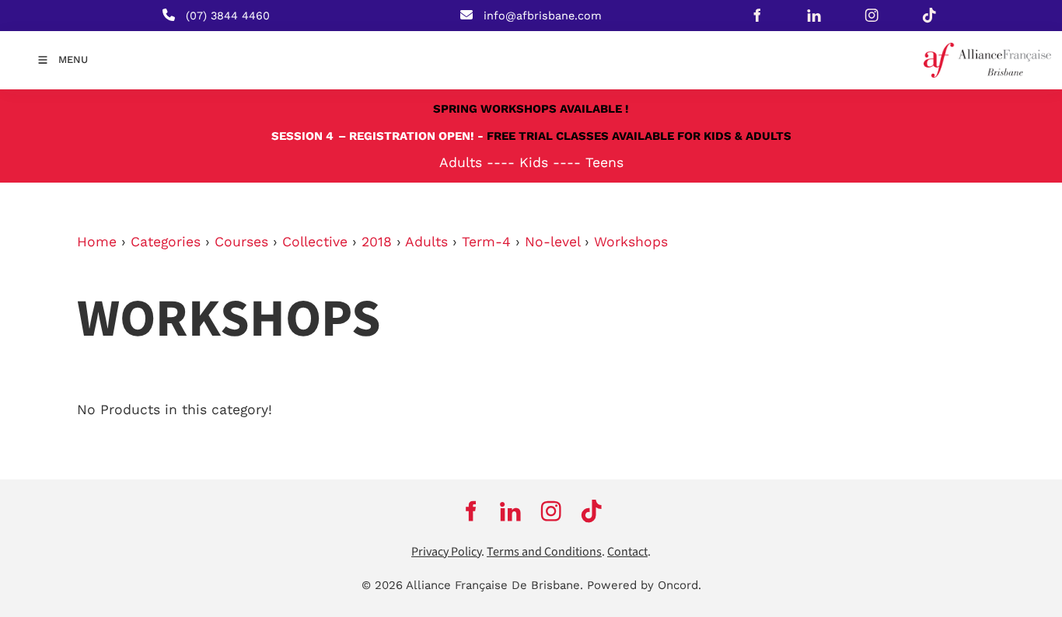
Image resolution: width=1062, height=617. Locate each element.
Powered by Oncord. (644, 585)
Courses (241, 241)
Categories (166, 241)
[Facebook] (756, 15)
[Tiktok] (929, 15)
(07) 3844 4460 (228, 15)
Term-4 (486, 241)
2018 (377, 241)
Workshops (631, 241)
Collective (315, 241)
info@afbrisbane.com (543, 15)
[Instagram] (872, 15)
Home (97, 241)
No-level (552, 241)
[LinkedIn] (814, 15)
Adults (426, 241)
